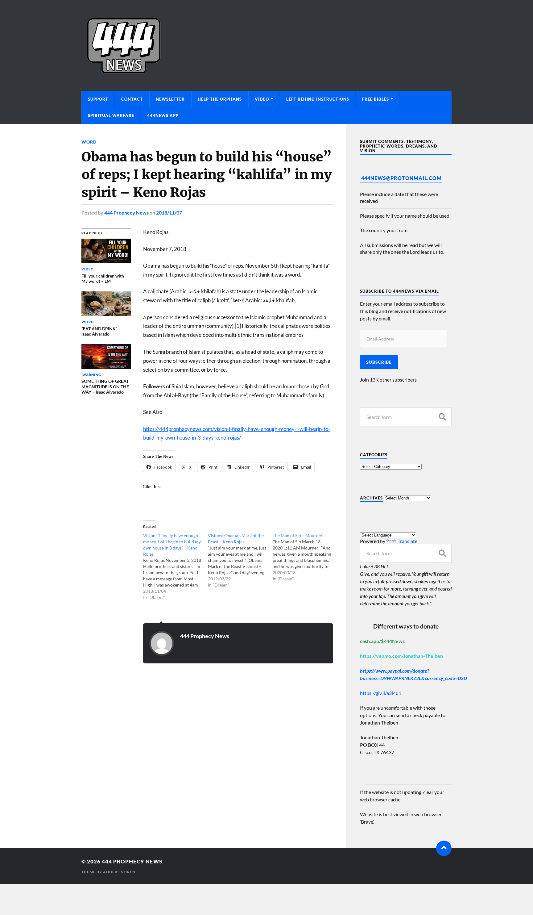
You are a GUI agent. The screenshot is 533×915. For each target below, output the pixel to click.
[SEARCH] (442, 416)
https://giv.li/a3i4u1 (380, 693)
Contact (132, 99)
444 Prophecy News (126, 212)
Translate (407, 541)
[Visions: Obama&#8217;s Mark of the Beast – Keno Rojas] (240, 560)
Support (98, 99)
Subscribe (379, 362)
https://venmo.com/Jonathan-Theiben (401, 656)
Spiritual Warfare (111, 115)
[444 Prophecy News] (266, 45)
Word (89, 141)
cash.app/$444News (382, 641)
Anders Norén (119, 872)
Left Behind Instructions (317, 99)
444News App (163, 115)
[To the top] (444, 848)
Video (262, 99)
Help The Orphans (220, 99)
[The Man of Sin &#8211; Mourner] (305, 557)
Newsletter (170, 99)
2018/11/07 (169, 212)
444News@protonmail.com (401, 178)
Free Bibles (375, 99)
